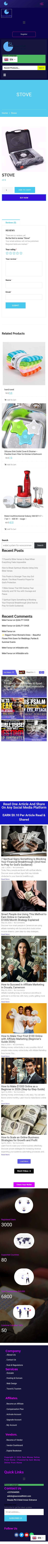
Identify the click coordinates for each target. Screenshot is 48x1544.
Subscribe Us (15, 1518)
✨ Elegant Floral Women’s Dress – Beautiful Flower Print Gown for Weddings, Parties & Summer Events (21, 638)
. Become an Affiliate (14, 1404)
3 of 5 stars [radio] (14, 253)
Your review (11, 259)
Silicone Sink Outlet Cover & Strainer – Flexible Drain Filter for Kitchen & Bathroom (23, 452)
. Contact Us (11, 1360)
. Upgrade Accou (13, 1420)
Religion (6, 681)
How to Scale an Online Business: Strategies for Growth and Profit (20, 1139)
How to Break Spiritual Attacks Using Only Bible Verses (20, 569)
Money (34, 740)
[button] (24, 22)
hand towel (9, 389)
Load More (24, 1161)
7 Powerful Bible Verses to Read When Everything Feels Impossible (18, 560)
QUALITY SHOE (22, 620)
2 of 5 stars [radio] (10, 253)
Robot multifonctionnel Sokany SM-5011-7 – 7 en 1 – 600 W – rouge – (23, 517)
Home (5, 113)
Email (9, 292)
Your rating (11, 249)
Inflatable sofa (22, 648)
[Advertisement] (24, 768)
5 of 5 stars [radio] (20, 253)
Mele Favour (7, 620)
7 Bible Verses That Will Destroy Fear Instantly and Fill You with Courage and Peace (19, 591)
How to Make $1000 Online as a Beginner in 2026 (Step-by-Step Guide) (23, 1088)
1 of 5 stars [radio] (7, 253)
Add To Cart (11, 400)
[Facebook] (16, 1535)
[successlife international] (6, 3)
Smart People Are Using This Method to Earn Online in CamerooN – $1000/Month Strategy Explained (24, 917)
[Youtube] (26, 1535)
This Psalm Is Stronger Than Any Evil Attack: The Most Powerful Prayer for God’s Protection (18, 579)
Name (9, 280)
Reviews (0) (11, 222)
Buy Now (24, 198)
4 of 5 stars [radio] (17, 253)
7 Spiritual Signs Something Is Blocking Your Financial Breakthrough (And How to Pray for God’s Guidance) (20, 603)
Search (5, 540)
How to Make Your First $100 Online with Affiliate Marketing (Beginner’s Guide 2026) (21, 1039)
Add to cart (25, 190)
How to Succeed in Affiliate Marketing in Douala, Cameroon (22, 986)
